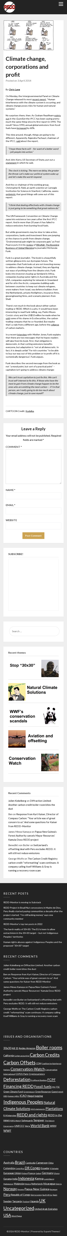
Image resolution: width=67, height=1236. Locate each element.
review (29, 244)
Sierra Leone (36, 1195)
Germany (48, 1173)
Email (10, 504)
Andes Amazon (27, 1048)
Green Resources (43, 1092)
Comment (14, 446)
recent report (39, 99)
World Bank (40, 1125)
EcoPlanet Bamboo (39, 1080)
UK (42, 1200)
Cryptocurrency (37, 1074)
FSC (58, 1087)
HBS (5, 1096)
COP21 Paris (21, 1074)
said (18, 141)
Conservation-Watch (28, 1069)
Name (10, 489)
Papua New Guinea (36, 1189)
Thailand (26, 1201)
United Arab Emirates (46, 1208)
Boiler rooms (49, 1047)
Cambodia (30, 1162)
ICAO (23, 1095)
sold (8, 318)
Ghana (57, 1173)
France (31, 1173)
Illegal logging (35, 1095)
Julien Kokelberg (17, 800)
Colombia (9, 1168)
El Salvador (54, 1168)
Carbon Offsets (19, 1062)
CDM (38, 1063)
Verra (27, 1126)
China (51, 1163)
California (8, 1055)
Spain (55, 1195)
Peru (6, 1194)
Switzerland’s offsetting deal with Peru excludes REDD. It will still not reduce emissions (32, 849)
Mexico (27, 1184)
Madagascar (8, 1184)
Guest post (57, 1091)
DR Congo (32, 1168)
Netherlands (37, 1183)
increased (22, 128)
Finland (24, 1173)
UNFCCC (19, 1125)
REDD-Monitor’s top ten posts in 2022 (22, 924)
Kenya (39, 1178)
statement (11, 162)
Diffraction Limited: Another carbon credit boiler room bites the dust (31, 804)
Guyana (7, 1178)
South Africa (47, 1195)
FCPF (51, 1080)
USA (7, 1215)
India (15, 1178)
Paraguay (53, 1189)
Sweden (7, 1201)
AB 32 (15, 1048)
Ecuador (45, 1168)
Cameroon (42, 1162)
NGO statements (38, 1109)
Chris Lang (14, 89)
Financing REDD (18, 1086)
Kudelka (30, 411)
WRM (53, 1125)
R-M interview (9, 1115)
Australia (8, 1162)
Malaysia (19, 1183)
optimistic (11, 194)
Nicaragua (49, 1183)
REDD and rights (32, 1114)
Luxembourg (49, 1179)
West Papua (17, 1216)
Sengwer (39, 1120)
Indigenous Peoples (23, 1102)
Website (11, 520)
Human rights (13, 1096)
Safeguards (27, 1120)
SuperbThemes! (52, 1231)
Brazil (20, 1162)
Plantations (54, 1108)
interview (22, 334)
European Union (12, 1173)
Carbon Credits (45, 1054)
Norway (10, 1188)
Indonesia (26, 1178)
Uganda (34, 1201)
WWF (7, 1131)
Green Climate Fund (13, 1091)
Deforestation (16, 1079)
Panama (20, 1189)
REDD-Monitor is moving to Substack (22, 902)
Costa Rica (19, 1168)
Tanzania (17, 1201)
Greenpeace (29, 1092)
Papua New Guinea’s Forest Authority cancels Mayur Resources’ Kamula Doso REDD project (32, 835)
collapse (55, 324)
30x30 (7, 1048)
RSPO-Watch (15, 1121)
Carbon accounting (21, 1056)
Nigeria (58, 1184)
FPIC (54, 1087)
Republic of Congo (20, 1194)
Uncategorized (18, 1208)
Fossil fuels (43, 1086)
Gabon (38, 1173)
